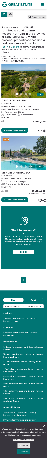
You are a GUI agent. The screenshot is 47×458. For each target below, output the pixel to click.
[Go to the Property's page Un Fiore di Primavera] (23, 153)
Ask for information (15, 130)
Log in (4, 46)
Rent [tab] (33, 300)
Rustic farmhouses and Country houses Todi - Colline (19, 421)
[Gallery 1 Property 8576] (17, 166)
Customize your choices (23, 440)
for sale (11, 57)
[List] (4, 14)
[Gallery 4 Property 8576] (30, 166)
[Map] (10, 14)
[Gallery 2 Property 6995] (21, 94)
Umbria (42, 59)
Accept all (23, 451)
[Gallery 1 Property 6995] (17, 94)
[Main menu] (42, 4)
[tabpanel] (23, 365)
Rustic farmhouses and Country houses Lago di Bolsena (19, 414)
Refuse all (23, 445)
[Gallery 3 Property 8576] (26, 166)
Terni (6, 61)
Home (3, 57)
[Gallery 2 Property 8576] (21, 166)
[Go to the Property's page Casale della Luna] (23, 81)
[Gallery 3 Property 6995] (26, 94)
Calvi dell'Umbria (17, 61)
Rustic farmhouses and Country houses (20, 59)
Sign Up (15, 46)
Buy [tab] (13, 300)
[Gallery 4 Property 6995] (30, 94)
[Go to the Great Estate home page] (17, 4)
